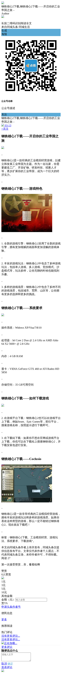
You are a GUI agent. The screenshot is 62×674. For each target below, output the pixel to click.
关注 (4, 114)
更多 (4, 619)
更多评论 (6, 646)
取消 (4, 663)
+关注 (4, 128)
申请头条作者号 (11, 606)
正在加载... (10, 643)
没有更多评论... (10, 635)
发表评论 (6, 667)
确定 (10, 663)
